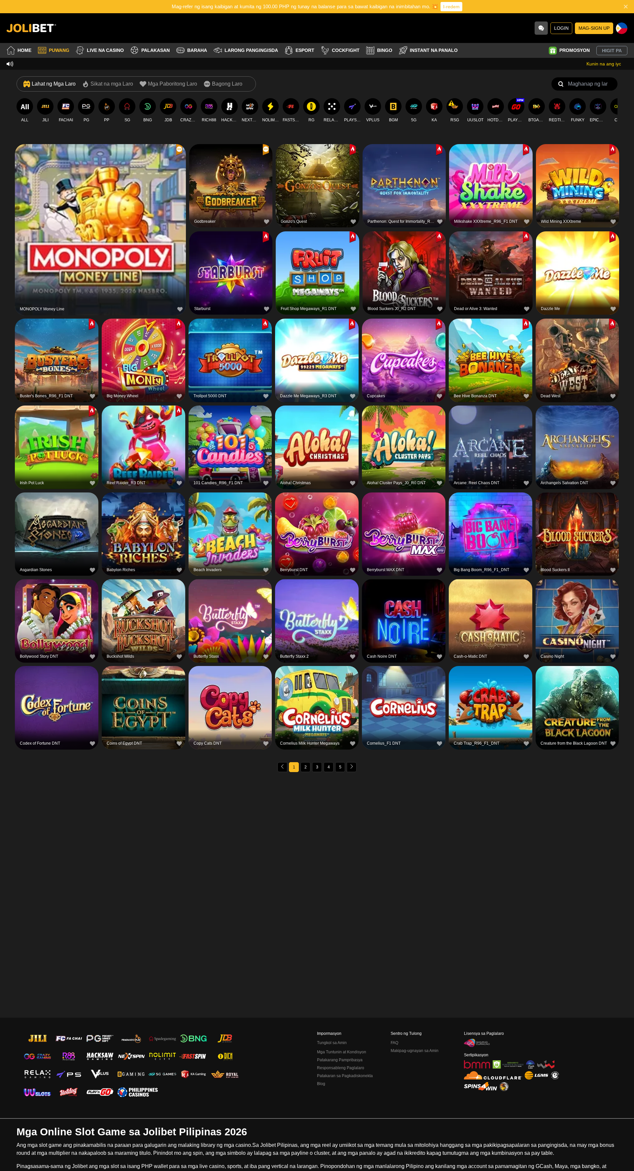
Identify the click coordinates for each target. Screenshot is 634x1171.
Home (24, 50)
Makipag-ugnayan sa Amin (415, 1050)
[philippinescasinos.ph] (137, 1092)
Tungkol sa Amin (332, 1042)
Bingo (384, 50)
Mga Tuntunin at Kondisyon (341, 1052)
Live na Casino (105, 50)
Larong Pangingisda (251, 50)
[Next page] (352, 767)
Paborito (100, 213)
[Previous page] (282, 767)
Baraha (197, 50)
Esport (305, 50)
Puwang (59, 50)
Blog (321, 1083)
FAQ (394, 1042)
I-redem (451, 6)
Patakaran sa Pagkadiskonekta (345, 1075)
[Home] (31, 28)
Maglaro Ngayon (100, 228)
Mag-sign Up (594, 28)
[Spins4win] (480, 1086)
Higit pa (612, 50)
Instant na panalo (434, 50)
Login (561, 28)
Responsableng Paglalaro (340, 1068)
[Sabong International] (504, 1086)
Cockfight (346, 50)
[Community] (541, 28)
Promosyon (574, 50)
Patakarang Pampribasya (340, 1060)
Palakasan (155, 50)
